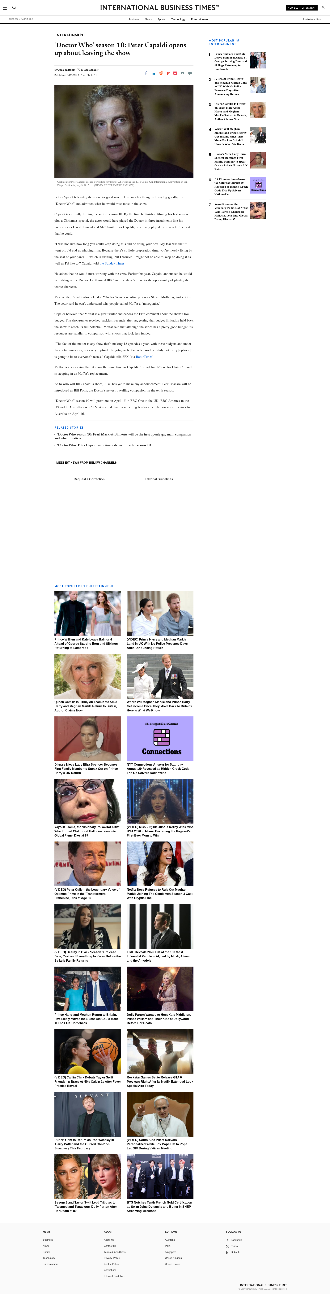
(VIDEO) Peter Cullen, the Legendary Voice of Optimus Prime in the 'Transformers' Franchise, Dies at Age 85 (86, 894)
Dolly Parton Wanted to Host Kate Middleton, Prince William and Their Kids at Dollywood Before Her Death (159, 1019)
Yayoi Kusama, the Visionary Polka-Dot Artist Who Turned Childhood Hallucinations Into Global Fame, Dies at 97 (86, 831)
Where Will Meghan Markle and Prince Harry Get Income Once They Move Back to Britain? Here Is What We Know (159, 706)
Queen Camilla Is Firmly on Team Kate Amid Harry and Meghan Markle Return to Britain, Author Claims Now (85, 706)
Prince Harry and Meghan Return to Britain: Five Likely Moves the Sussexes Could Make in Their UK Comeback (86, 1019)
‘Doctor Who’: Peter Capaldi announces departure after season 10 (104, 445)
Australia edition (312, 19)
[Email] (182, 73)
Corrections (110, 1270)
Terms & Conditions (115, 1252)
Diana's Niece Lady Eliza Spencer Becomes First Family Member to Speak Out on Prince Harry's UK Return (86, 769)
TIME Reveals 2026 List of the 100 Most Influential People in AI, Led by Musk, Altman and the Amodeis (159, 956)
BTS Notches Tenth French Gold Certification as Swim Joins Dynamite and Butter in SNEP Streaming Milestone (159, 1207)
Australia (170, 1239)
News (148, 19)
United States (172, 1264)
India (167, 1245)
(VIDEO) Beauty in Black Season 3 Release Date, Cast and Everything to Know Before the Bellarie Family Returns (87, 956)
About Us (109, 1239)
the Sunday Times (112, 263)
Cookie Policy (111, 1264)
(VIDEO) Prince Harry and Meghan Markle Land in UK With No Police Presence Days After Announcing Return (157, 643)
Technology (178, 19)
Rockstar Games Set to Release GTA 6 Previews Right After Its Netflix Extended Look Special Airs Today (160, 1081)
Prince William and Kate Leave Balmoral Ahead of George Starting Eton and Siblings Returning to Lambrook (86, 643)
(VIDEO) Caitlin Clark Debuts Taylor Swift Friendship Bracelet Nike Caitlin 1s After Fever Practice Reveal (87, 1081)
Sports (162, 19)
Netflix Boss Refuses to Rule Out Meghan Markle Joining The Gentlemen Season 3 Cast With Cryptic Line (159, 894)
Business (134, 19)
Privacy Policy (112, 1258)
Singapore (170, 1252)
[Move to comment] (190, 73)
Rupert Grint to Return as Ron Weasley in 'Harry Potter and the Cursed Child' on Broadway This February (84, 1144)
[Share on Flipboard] (168, 73)
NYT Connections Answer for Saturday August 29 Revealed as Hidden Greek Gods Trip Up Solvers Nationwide (158, 769)
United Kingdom (174, 1258)
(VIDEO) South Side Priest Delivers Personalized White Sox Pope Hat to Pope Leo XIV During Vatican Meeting (157, 1144)
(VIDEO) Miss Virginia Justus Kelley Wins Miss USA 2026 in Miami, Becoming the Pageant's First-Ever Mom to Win (160, 831)
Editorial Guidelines (159, 479)
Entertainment (200, 19)
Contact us (110, 1245)
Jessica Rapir (67, 70)
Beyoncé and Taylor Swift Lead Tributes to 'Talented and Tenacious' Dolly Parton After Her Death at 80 (85, 1207)
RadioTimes (144, 356)
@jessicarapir (90, 70)
